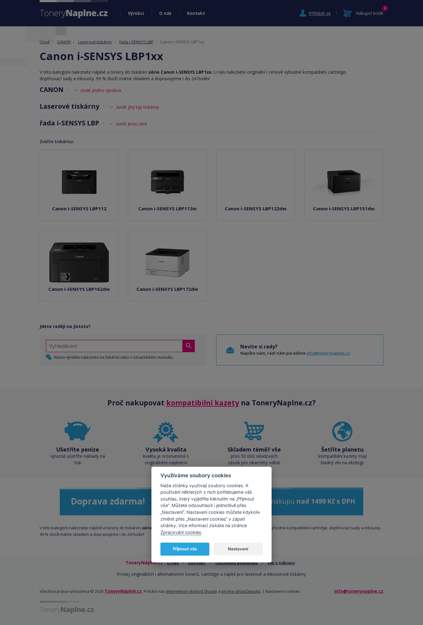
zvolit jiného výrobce (100, 90)
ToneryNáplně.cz (123, 591)
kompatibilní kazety (202, 403)
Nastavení (238, 548)
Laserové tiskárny (95, 42)
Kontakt (196, 13)
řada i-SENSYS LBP (136, 42)
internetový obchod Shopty (191, 591)
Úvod (45, 42)
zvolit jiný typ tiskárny (137, 107)
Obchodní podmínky (236, 563)
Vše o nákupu (281, 563)
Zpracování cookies (180, 532)
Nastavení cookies (282, 591)
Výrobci (136, 13)
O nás (165, 13)
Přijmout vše (185, 548)
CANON (64, 42)
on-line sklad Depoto (240, 591)
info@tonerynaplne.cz (328, 353)
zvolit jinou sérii (131, 124)
